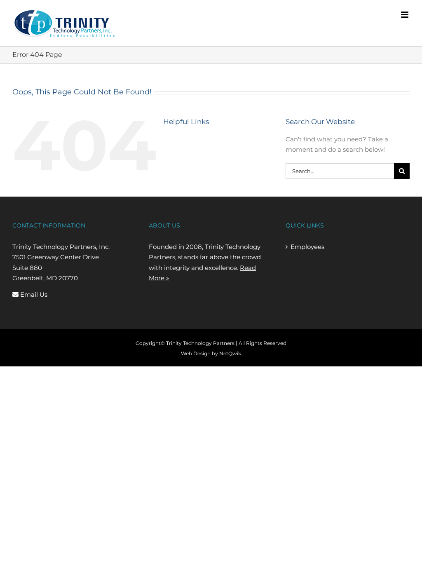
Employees (307, 247)
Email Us (33, 294)
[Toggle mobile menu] (405, 14)
